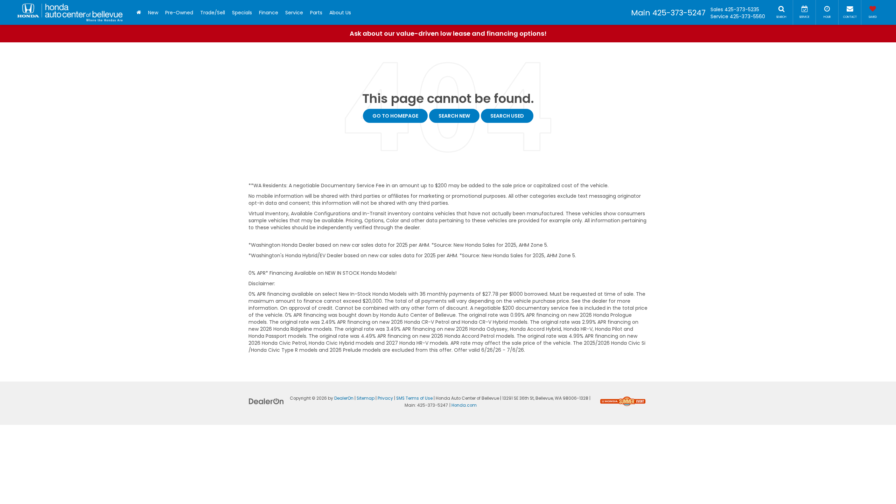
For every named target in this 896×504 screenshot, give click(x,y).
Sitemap (365, 398)
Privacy (385, 398)
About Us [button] (340, 12)
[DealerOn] (266, 401)
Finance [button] (268, 12)
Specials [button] (242, 12)
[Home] (139, 12)
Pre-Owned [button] (179, 12)
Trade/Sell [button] (212, 12)
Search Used (507, 115)
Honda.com (464, 405)
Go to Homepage (395, 115)
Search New (454, 115)
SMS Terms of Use (414, 398)
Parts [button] (316, 12)
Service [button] (294, 12)
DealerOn (344, 398)
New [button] (153, 12)
